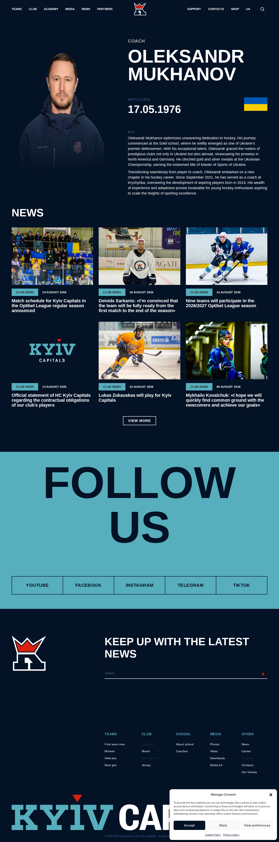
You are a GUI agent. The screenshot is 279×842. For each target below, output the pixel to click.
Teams (17, 9)
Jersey (146, 765)
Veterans (110, 758)
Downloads (217, 758)
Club (33, 9)
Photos (215, 744)
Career (246, 751)
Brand (146, 751)
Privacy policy (231, 834)
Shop (235, 9)
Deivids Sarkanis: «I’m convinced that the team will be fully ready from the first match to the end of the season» (138, 305)
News (86, 9)
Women (110, 751)
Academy (51, 9)
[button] (271, 795)
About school (184, 744)
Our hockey (249, 772)
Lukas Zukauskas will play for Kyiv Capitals (135, 398)
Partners (105, 9)
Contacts (216, 9)
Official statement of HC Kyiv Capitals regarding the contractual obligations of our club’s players (51, 400)
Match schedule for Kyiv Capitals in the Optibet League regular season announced (49, 305)
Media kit (216, 765)
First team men (115, 744)
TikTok (241, 585)
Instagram (139, 585)
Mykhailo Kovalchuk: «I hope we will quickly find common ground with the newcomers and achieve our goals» (225, 400)
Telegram (191, 585)
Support (194, 9)
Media (70, 9)
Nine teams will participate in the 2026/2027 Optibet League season (221, 303)
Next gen (111, 765)
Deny (223, 825)
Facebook (88, 585)
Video (214, 751)
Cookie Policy (213, 834)
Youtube (37, 585)
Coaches (182, 751)
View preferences (257, 825)
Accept (189, 825)
